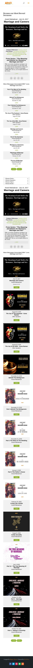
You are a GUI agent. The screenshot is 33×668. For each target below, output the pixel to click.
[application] (16, 45)
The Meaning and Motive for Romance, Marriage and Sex (17, 52)
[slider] (14, 45)
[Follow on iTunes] (22, 664)
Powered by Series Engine (16, 173)
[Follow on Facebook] (10, 664)
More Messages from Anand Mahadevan (16, 53)
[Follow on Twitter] (13, 664)
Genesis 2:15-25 (22, 49)
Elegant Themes (13, 659)
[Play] (5, 45)
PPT (17, 73)
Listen (16, 94)
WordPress (26, 659)
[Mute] (23, 45)
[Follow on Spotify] (19, 664)
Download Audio (17, 55)
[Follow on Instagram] (16, 664)
